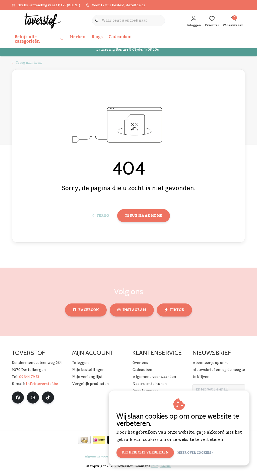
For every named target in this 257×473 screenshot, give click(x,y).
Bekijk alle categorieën (27, 39)
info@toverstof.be (42, 383)
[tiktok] (48, 397)
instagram (134, 309)
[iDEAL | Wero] (99, 440)
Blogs (97, 37)
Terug (102, 215)
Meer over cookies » (195, 452)
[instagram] (33, 397)
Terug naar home (143, 215)
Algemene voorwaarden (103, 456)
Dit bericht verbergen (145, 452)
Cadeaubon (120, 37)
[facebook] (18, 397)
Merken (78, 37)
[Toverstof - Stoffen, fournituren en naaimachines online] (42, 20)
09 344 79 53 (29, 376)
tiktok (177, 309)
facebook (88, 309)
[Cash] (84, 440)
